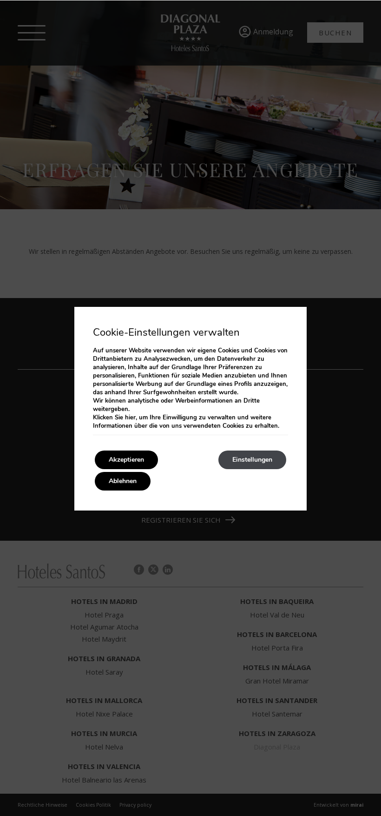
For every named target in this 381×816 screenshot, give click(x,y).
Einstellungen (252, 459)
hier (130, 417)
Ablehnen (123, 481)
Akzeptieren (126, 459)
